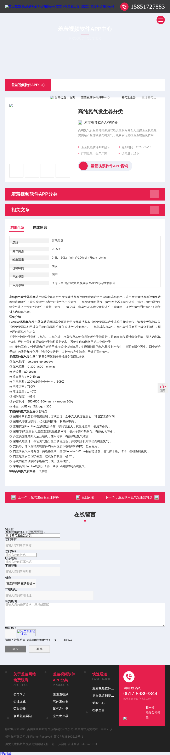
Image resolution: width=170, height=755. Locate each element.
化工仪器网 (59, 744)
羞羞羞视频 (60, 694)
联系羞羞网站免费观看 (24, 716)
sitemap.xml (89, 744)
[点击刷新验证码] (26, 632)
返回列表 (88, 497)
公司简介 (19, 694)
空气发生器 (60, 716)
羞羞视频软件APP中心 (28, 85)
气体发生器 (60, 701)
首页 (72, 97)
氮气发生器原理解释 (45, 497)
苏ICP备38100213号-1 (68, 736)
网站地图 (6, 753)
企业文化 (19, 701)
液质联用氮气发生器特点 (135, 497)
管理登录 (73, 744)
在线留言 (40, 227)
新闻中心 (98, 703)
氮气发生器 (128, 97)
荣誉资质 (19, 708)
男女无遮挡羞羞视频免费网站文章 (103, 695)
